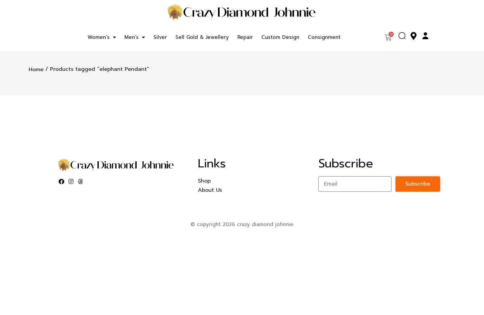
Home (36, 69)
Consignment (324, 37)
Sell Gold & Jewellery (202, 37)
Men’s (131, 37)
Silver (160, 37)
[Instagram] (71, 182)
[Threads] (81, 182)
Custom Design (280, 37)
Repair (245, 37)
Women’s (99, 37)
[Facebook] (62, 182)
